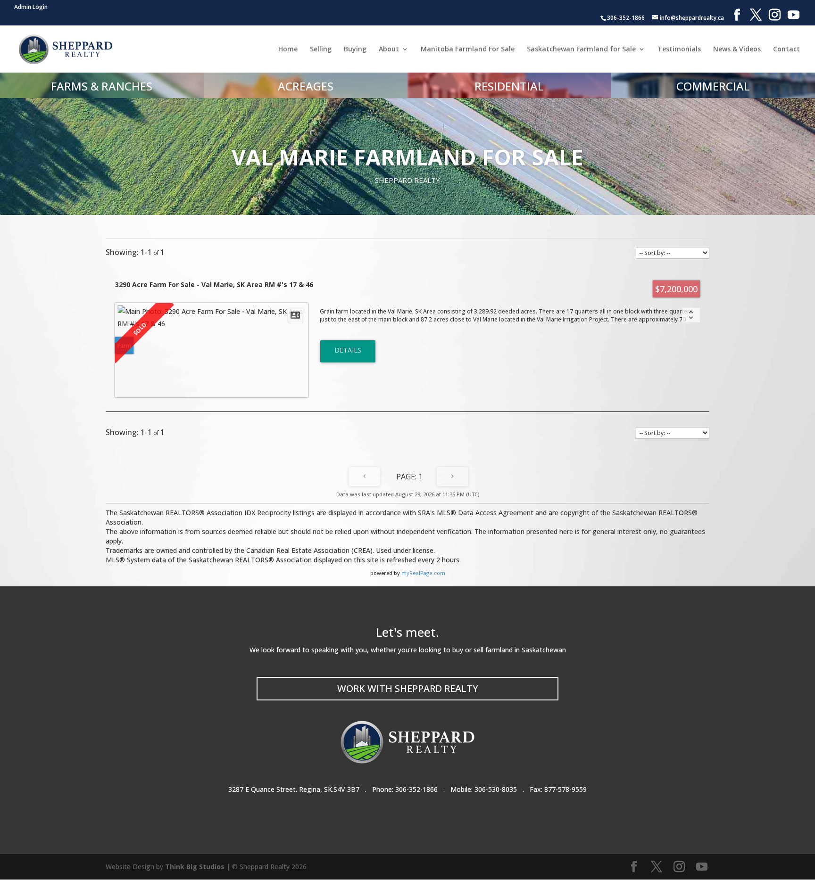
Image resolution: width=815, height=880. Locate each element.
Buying (355, 49)
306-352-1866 (416, 789)
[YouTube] (793, 15)
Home (288, 49)
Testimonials (679, 49)
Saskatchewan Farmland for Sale (581, 49)
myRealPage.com (423, 572)
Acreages (305, 86)
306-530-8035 (495, 789)
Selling (321, 49)
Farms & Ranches (101, 86)
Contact (786, 49)
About (389, 49)
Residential (509, 86)
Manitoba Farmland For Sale (468, 49)
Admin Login (31, 7)
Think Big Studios (195, 866)
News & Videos (737, 49)
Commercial (713, 86)
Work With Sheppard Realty (407, 688)
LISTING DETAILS (347, 351)
